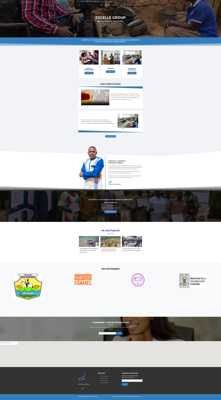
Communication (114, 5)
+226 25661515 (81, 1)
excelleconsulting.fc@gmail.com (91, 1)
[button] (108, 35)
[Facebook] (79, 389)
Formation (107, 5)
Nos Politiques (104, 378)
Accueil (101, 5)
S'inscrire (119, 333)
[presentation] (2, 19)
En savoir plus (89, 73)
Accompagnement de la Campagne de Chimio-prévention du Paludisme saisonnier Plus (89, 250)
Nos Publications (105, 382)
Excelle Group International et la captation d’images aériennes (109, 250)
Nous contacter (104, 380)
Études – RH (122, 5)
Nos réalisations (138, 5)
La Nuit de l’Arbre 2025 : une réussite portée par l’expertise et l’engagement (132, 249)
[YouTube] (82, 389)
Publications (129, 5)
